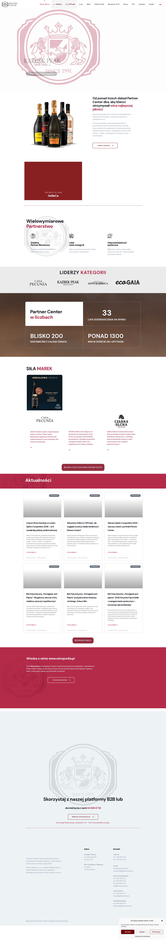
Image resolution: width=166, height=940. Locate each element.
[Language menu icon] (161, 4)
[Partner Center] (9, 4)
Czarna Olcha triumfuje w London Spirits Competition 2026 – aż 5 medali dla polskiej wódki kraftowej (41, 527)
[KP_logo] (68, 282)
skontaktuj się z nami (83, 767)
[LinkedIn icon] (136, 880)
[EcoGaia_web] (127, 282)
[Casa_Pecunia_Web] (44, 419)
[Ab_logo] (98, 282)
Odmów (142, 932)
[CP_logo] (38, 282)
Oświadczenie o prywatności (142, 936)
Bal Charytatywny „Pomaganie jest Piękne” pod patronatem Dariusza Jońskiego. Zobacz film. (82, 598)
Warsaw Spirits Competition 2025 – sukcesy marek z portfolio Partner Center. (123, 527)
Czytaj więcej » (31, 552)
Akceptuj (128, 932)
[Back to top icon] (139, 879)
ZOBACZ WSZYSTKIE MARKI (41, 74)
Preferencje (156, 932)
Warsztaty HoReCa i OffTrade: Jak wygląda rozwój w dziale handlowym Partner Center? (83, 527)
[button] (162, 921)
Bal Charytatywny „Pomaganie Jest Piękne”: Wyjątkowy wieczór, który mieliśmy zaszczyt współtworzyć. (41, 598)
